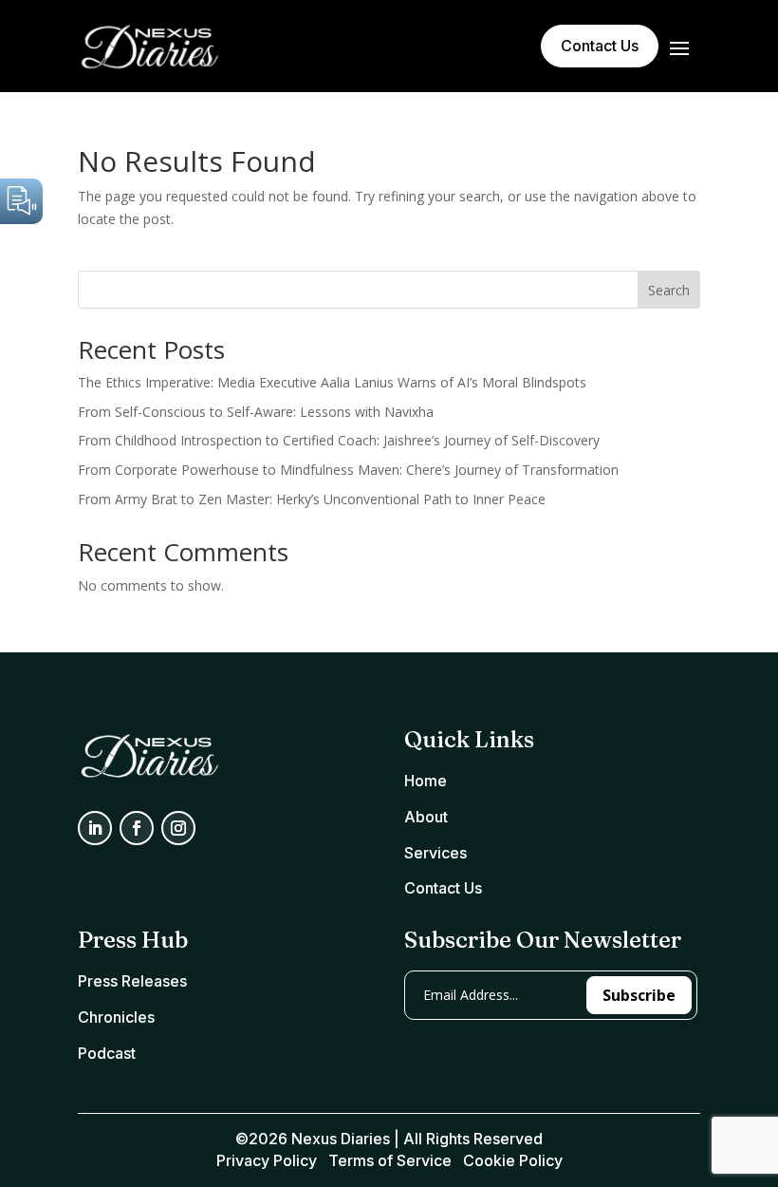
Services (435, 852)
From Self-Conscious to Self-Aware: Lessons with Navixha (256, 412)
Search (669, 290)
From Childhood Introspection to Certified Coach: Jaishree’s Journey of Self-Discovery (339, 440)
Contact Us (600, 45)
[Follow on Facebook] (137, 828)
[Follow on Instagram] (178, 828)
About (426, 816)
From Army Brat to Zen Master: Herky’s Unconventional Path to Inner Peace (312, 499)
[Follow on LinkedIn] (95, 828)
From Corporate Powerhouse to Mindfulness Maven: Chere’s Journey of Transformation (348, 470)
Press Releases (132, 980)
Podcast (107, 1053)
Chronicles (116, 1017)
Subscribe (639, 995)
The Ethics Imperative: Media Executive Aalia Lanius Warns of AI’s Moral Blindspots (332, 382)
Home (425, 780)
